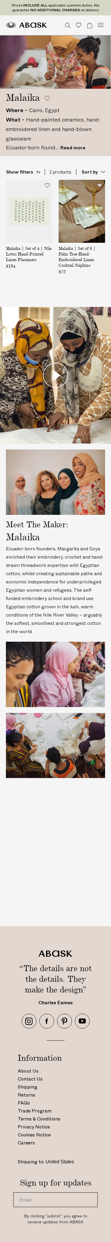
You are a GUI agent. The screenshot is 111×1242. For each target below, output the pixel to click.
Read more (72, 147)
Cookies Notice (34, 1134)
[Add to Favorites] (47, 98)
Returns (26, 1094)
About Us (28, 1071)
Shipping (27, 1086)
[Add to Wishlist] (47, 185)
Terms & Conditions (39, 1118)
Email (23, 1192)
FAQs (24, 1102)
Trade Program (35, 1110)
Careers (26, 1142)
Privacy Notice (34, 1126)
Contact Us (30, 1079)
